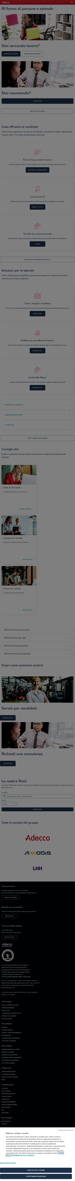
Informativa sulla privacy (23, 1155)
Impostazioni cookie (8, 1163)
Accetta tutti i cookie (36, 1170)
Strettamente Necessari (36, 1176)
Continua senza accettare (66, 1130)
